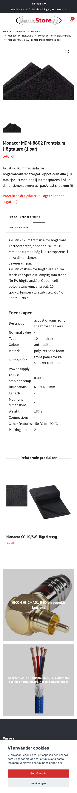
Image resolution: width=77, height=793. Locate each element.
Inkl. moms (37, 3)
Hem (5, 40)
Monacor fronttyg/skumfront (54, 45)
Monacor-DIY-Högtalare (20, 45)
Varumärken (19, 40)
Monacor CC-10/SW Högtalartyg (31, 546)
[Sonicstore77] (43, 22)
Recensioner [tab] (19, 236)
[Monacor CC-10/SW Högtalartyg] (38, 511)
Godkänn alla (38, 773)
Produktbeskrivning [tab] (25, 226)
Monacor (36, 40)
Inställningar (38, 783)
